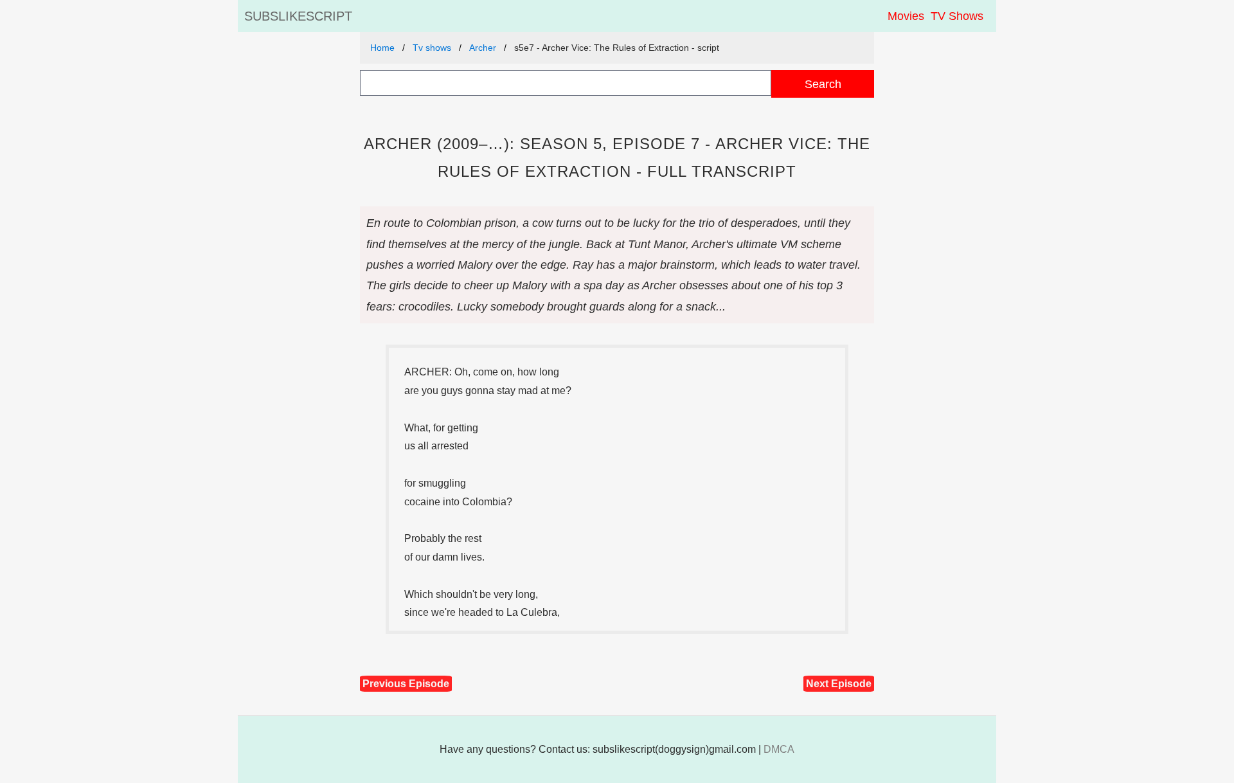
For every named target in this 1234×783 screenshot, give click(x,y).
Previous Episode (405, 683)
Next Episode (839, 683)
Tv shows (432, 47)
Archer (482, 47)
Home (382, 47)
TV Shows (957, 16)
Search (823, 84)
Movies (906, 16)
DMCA (779, 749)
